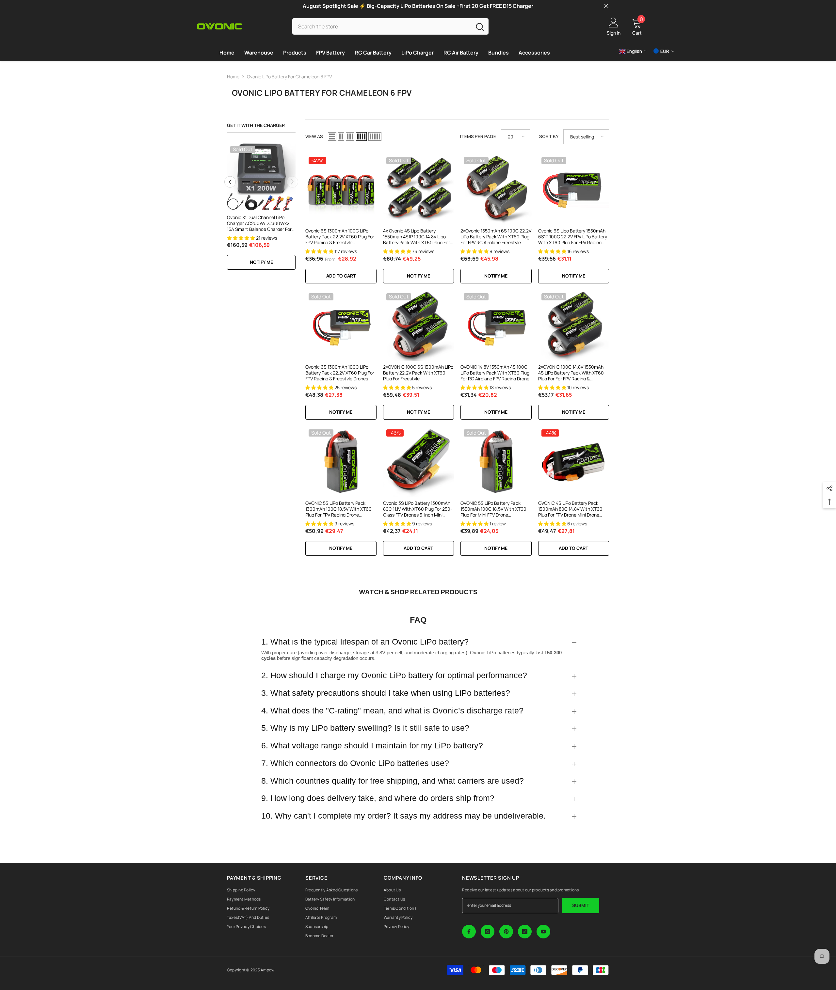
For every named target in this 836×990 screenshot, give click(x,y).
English (634, 51)
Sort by (548, 136)
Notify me (261, 262)
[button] (230, 181)
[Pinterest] (506, 931)
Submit (580, 905)
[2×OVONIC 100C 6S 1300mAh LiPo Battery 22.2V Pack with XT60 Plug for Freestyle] (418, 325)
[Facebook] (469, 931)
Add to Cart (341, 276)
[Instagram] (487, 931)
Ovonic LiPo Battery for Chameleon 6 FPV (289, 76)
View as (314, 136)
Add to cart (418, 548)
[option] (261, 210)
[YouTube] (543, 931)
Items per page (478, 136)
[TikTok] (525, 931)
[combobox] (382, 26)
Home (233, 76)
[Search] (390, 26)
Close (606, 6)
